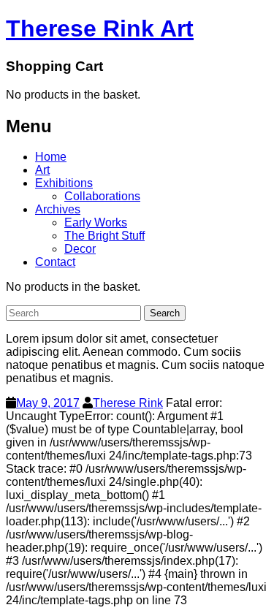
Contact (55, 262)
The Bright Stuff (104, 235)
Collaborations (102, 196)
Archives (57, 209)
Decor (80, 249)
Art (42, 170)
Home (50, 157)
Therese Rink (128, 403)
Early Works (95, 222)
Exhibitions (64, 183)
